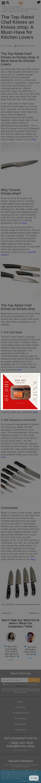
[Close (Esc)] (38, 375)
